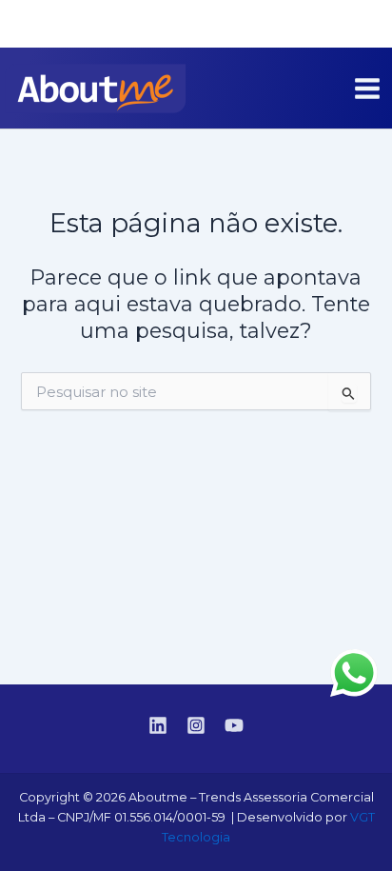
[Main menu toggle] (367, 88)
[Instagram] (335, 24)
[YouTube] (364, 24)
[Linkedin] (307, 24)
